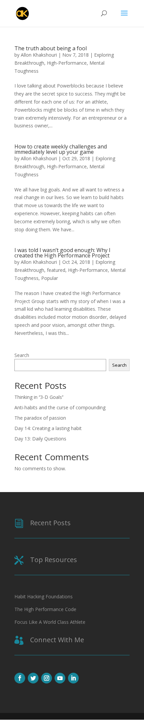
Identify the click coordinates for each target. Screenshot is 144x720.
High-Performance (67, 63)
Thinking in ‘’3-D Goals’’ (38, 397)
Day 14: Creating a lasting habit (48, 428)
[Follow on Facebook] (19, 678)
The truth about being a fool (50, 48)
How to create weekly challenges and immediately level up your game (60, 149)
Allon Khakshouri (39, 55)
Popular (49, 278)
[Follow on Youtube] (60, 678)
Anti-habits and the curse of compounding (59, 407)
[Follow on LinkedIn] (73, 678)
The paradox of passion (40, 418)
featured (56, 270)
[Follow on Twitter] (33, 678)
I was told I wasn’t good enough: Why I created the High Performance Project (62, 252)
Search (21, 355)
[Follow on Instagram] (46, 678)
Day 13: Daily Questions (40, 438)
